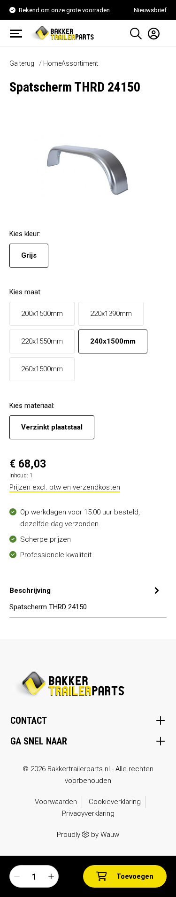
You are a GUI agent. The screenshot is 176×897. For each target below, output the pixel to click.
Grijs (29, 255)
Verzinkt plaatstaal (52, 427)
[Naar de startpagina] (63, 32)
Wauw (109, 834)
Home (52, 63)
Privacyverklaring (88, 813)
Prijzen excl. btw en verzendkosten (64, 487)
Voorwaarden (56, 801)
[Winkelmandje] (163, 30)
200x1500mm (42, 313)
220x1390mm (111, 313)
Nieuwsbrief (150, 10)
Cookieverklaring (115, 801)
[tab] (85, 597)
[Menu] (18, 33)
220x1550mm (42, 341)
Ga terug (21, 63)
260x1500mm (42, 369)
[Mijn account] (151, 33)
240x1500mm (113, 341)
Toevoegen (134, 876)
